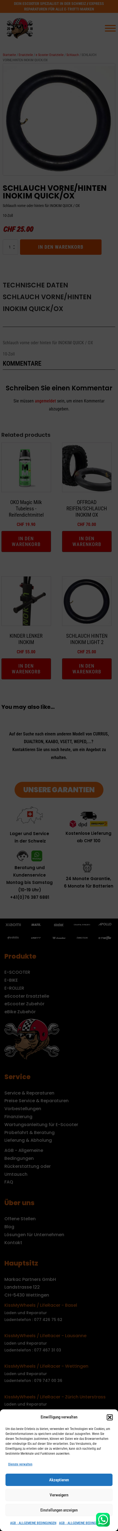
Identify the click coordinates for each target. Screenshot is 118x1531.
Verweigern (59, 1495)
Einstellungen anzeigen (59, 1510)
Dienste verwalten (20, 1464)
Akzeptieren (59, 1479)
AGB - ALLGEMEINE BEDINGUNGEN (33, 1523)
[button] (110, 1417)
